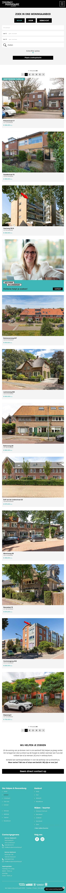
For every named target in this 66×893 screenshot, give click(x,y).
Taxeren (6, 817)
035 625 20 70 (9, 845)
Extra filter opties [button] (33, 51)
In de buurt (7, 798)
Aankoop (6, 814)
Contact (6, 805)
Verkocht (44, 20)
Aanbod (6, 795)
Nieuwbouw (7, 821)
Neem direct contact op (33, 771)
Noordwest (39, 814)
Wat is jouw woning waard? (54, 889)
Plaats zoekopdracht (33, 58)
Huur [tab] (31, 20)
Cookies (29, 888)
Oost (37, 824)
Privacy (35, 888)
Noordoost (39, 821)
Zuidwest (39, 817)
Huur (37, 795)
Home (5, 791)
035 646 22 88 (9, 859)
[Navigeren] (62, 3)
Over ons (6, 801)
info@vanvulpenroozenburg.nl (13, 847)
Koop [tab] (19, 20)
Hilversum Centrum (41, 811)
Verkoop (6, 810)
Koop (37, 791)
